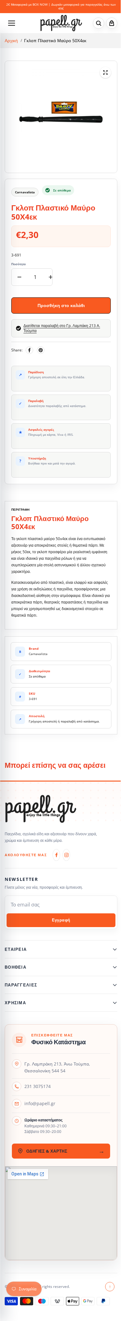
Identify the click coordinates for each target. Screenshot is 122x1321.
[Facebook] (29, 350)
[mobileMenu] (11, 23)
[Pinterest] (40, 350)
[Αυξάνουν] (50, 277)
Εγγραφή (61, 920)
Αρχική (11, 40)
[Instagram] (66, 855)
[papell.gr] (61, 23)
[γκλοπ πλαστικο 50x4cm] (105, 72)
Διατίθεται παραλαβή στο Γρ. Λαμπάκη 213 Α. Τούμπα (61, 328)
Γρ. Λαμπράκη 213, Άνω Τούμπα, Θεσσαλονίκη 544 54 (57, 1070)
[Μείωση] (19, 277)
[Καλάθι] (111, 23)
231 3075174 (37, 1090)
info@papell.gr (39, 1107)
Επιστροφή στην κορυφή (107, 1290)
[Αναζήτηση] (98, 23)
